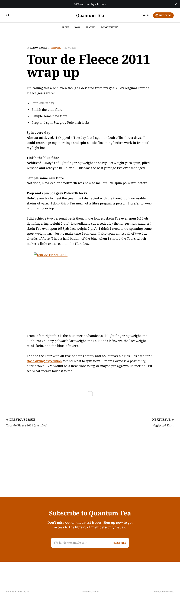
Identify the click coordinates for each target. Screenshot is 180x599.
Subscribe (165, 15)
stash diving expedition (44, 361)
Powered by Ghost (164, 591)
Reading (90, 27)
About (65, 27)
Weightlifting (109, 27)
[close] (176, 4)
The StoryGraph (90, 591)
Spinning (56, 47)
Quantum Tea (90, 15)
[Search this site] (8, 15)
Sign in (145, 15)
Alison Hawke (38, 47)
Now (77, 27)
